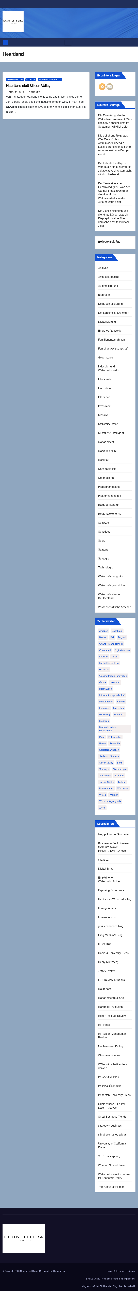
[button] (131, 42)
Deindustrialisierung (110, 303)
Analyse (103, 267)
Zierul (102, 807)
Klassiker (104, 415)
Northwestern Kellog (110, 1046)
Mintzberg (104, 714)
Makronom (104, 988)
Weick (102, 794)
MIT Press (104, 1024)
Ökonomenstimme (109, 1055)
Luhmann (104, 708)
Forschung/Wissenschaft (113, 348)
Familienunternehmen (111, 339)
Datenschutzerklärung (124, 1271)
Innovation (104, 388)
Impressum (129, 1278)
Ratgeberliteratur (108, 504)
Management (106, 442)
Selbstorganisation (109, 749)
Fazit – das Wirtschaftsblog (114, 899)
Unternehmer (106, 788)
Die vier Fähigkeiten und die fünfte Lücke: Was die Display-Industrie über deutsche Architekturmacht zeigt (114, 218)
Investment (104, 406)
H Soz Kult (104, 944)
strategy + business (110, 1125)
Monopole (119, 714)
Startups (30, 80)
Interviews (104, 397)
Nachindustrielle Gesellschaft (107, 729)
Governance (105, 357)
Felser (115, 656)
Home (110, 1271)
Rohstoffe (115, 743)
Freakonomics (106, 917)
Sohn (120, 762)
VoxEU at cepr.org (109, 1156)
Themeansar (59, 1271)
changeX (103, 859)
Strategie (103, 558)
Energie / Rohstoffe (110, 330)
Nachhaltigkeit (107, 468)
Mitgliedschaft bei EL (92, 1286)
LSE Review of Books (111, 980)
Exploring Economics (111, 890)
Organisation (106, 477)
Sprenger (104, 769)
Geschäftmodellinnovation (113, 676)
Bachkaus (117, 631)
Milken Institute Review (112, 1015)
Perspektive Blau (108, 1077)
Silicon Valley (106, 762)
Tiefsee (122, 782)
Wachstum (122, 788)
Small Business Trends (112, 1116)
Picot (102, 737)
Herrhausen (105, 688)
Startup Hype (120, 769)
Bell (112, 637)
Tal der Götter (106, 782)
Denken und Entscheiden (113, 312)
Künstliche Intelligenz (111, 433)
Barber (103, 637)
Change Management (111, 643)
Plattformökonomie (109, 495)
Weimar (114, 794)
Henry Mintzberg (108, 962)
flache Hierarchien (109, 663)
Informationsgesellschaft (112, 695)
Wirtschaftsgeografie (50, 80)
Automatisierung (108, 285)
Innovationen (106, 701)
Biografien (104, 294)
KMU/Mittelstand (15, 80)
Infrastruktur (105, 379)
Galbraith (104, 669)
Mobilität (103, 459)
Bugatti (122, 637)
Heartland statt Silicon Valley (28, 86)
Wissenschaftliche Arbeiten (114, 607)
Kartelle (121, 701)
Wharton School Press (112, 1165)
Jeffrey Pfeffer (106, 971)
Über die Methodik (126, 1286)
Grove (102, 682)
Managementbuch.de (111, 997)
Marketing (118, 708)
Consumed (105, 650)
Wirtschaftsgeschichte (111, 585)
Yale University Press (111, 1186)
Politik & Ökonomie (110, 1086)
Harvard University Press (113, 953)
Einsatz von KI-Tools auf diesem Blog (104, 1278)
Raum (102, 743)
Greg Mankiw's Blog (110, 935)
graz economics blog (111, 926)
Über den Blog (110, 1286)
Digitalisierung (107, 321)
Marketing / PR (107, 451)
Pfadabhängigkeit (109, 486)
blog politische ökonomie (113, 834)
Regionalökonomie (109, 513)
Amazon (103, 631)
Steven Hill (105, 775)
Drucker (34, 92)
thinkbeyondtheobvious (112, 1134)
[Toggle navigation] (68, 42)
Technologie (105, 567)
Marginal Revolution (110, 1006)
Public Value (114, 737)
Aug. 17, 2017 (16, 92)
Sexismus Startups (109, 756)
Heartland (115, 682)
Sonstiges (104, 531)
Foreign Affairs (107, 908)
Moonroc (104, 721)
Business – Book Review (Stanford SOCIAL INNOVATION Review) (113, 847)
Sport (101, 540)
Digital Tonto (106, 868)
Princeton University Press (114, 1095)
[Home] (5, 42)
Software (103, 522)
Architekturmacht (108, 276)
